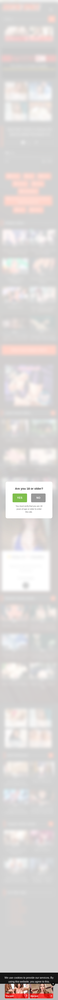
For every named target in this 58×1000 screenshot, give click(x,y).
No (38, 497)
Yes (19, 497)
